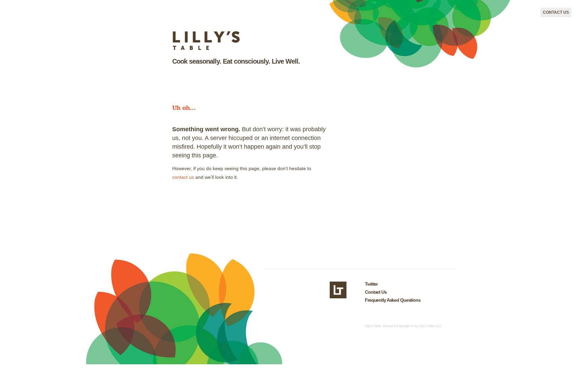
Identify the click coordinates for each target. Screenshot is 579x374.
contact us (183, 177)
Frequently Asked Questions (393, 300)
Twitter (371, 284)
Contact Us (556, 12)
